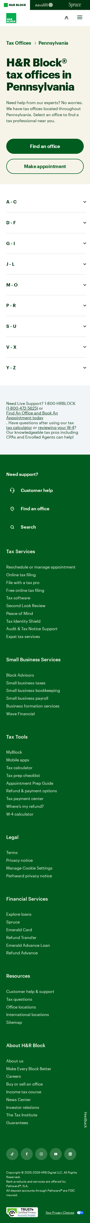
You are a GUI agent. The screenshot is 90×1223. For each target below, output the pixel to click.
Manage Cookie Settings (29, 868)
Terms (12, 852)
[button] (66, 18)
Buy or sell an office (24, 1084)
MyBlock (14, 752)
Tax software (18, 597)
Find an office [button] (45, 146)
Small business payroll (27, 698)
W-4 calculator (20, 814)
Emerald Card (19, 929)
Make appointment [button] (45, 166)
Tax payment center (25, 798)
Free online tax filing (25, 590)
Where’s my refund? (25, 806)
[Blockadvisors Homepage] (45, 5)
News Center (18, 1099)
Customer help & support (30, 991)
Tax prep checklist (23, 775)
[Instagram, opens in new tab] (41, 1154)
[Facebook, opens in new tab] (27, 1154)
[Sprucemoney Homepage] (75, 5)
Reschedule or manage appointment (41, 566)
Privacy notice (19, 860)
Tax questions (19, 999)
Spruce (13, 921)
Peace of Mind (19, 613)
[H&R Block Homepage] (15, 5)
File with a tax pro (23, 582)
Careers (13, 1076)
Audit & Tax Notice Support (32, 628)
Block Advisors (20, 675)
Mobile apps (17, 759)
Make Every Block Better (28, 1068)
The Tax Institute (21, 1115)
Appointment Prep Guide (29, 783)
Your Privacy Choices (60, 1212)
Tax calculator (19, 767)
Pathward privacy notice (29, 875)
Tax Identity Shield (23, 621)
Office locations (21, 1007)
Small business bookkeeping (33, 690)
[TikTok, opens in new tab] (12, 1154)
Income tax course (23, 1091)
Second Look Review (26, 605)
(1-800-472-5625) (22, 408)
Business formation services (33, 705)
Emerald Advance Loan (28, 945)
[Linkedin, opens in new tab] (70, 1154)
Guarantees (17, 1122)
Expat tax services (23, 636)
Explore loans (19, 914)
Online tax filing (21, 574)
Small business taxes (26, 682)
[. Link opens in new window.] (22, 1212)
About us (15, 1060)
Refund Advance (22, 952)
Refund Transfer (21, 937)
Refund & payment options (31, 790)
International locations (27, 1014)
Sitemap (14, 1022)
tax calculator (19, 427)
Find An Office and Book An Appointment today (32, 415)
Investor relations (22, 1107)
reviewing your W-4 (56, 427)
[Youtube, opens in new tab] (56, 1154)
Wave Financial (20, 713)
